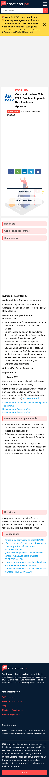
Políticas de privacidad (11, 714)
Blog (4, 706)
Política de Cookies (11, 766)
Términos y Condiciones (12, 710)
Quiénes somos (8, 697)
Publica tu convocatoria (12, 702)
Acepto (24, 772)
